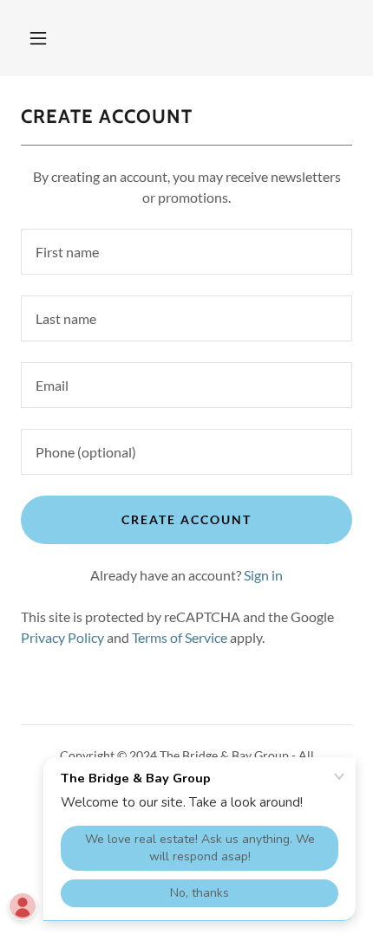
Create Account (186, 519)
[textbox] (186, 252)
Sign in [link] (263, 575)
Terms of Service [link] (179, 637)
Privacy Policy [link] (62, 637)
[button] (38, 38)
